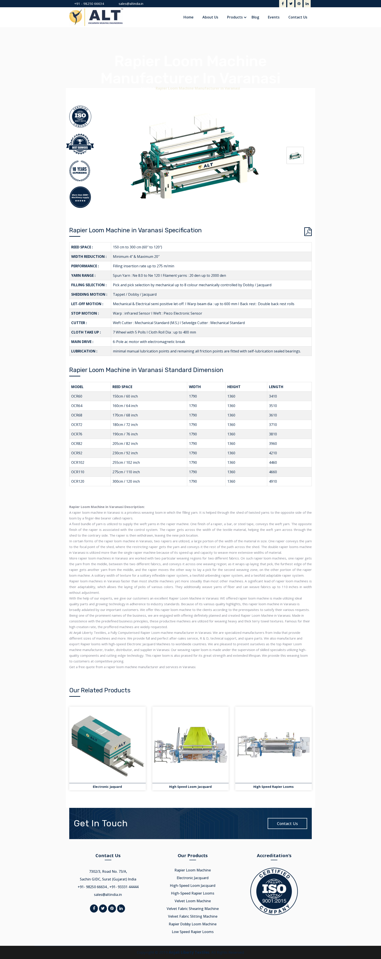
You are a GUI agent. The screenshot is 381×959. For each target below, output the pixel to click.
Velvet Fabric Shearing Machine (193, 908)
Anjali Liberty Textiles (189, 952)
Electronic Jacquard (193, 877)
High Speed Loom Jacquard (190, 787)
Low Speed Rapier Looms (193, 931)
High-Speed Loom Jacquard (192, 885)
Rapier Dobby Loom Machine (193, 924)
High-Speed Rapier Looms (192, 893)
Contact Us (287, 823)
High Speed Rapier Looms (273, 787)
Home (146, 88)
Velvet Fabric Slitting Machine (192, 916)
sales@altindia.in (131, 3)
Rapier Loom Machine (192, 870)
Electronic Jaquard (107, 787)
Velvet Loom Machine (193, 900)
